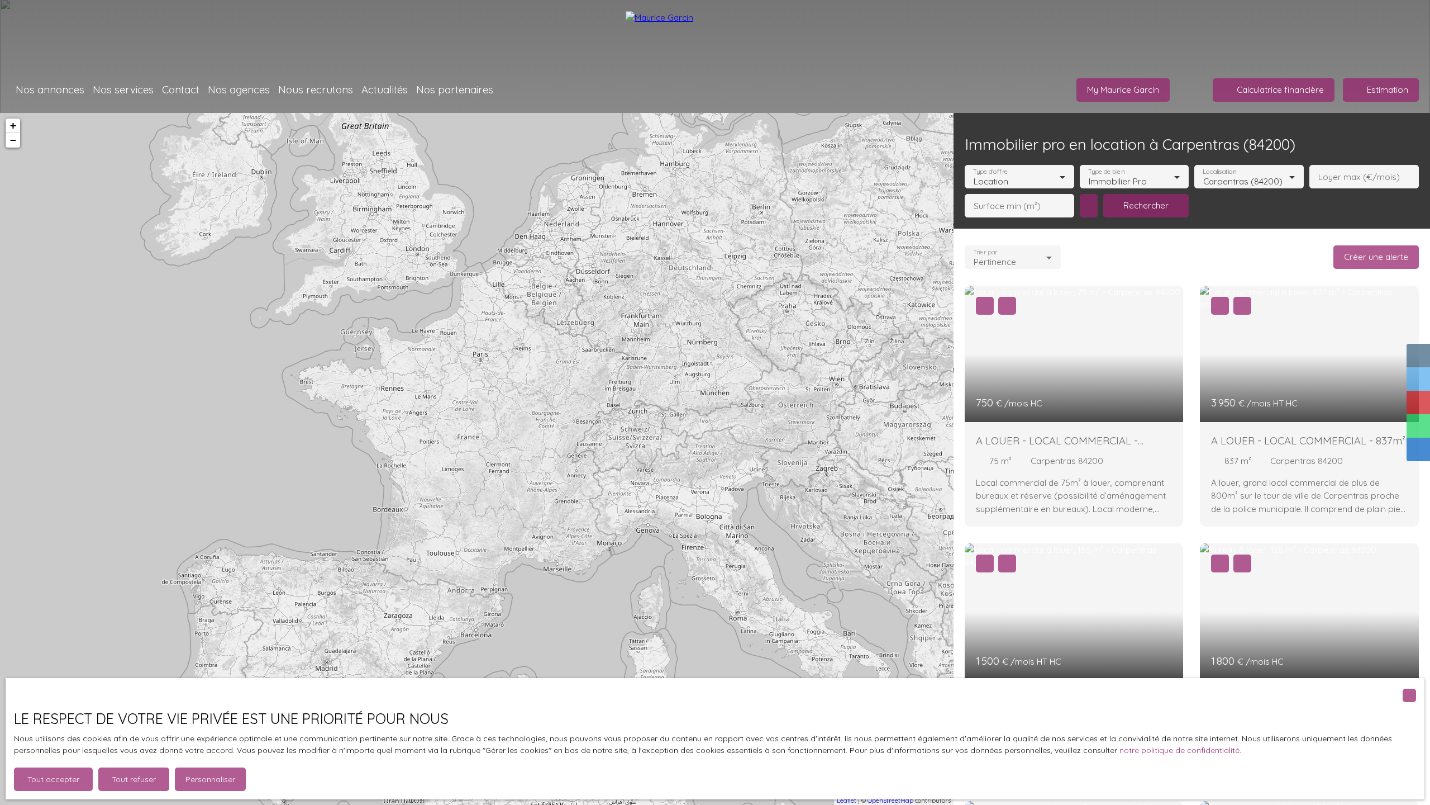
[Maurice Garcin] (715, 33)
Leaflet (846, 800)
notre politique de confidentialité (1179, 750)
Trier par (985, 252)
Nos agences (239, 89)
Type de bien (1106, 172)
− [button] (13, 140)
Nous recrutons (315, 89)
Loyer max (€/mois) (1359, 177)
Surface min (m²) (1007, 206)
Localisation (1220, 172)
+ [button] (13, 125)
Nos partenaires (454, 89)
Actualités (384, 89)
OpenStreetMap (890, 800)
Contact (180, 89)
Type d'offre (990, 172)
